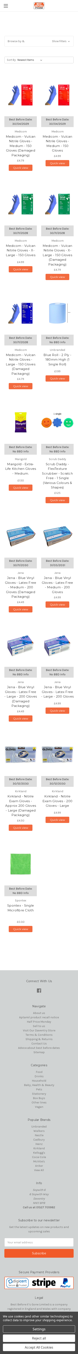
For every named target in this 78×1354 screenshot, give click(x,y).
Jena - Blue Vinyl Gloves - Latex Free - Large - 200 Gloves (57, 691)
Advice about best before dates (39, 1048)
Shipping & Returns (39, 1039)
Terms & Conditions (39, 1035)
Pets (39, 1089)
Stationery (39, 1094)
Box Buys (39, 1098)
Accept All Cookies (39, 1347)
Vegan (39, 1107)
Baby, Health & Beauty (39, 1085)
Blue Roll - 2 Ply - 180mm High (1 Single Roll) (57, 359)
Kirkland (39, 1148)
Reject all (39, 1338)
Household (39, 1080)
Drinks (39, 1076)
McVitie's (39, 1161)
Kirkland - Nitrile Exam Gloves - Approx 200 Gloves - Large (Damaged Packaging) (20, 805)
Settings (39, 1329)
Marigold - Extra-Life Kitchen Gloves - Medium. (20, 468)
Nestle (39, 1135)
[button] (39, 41)
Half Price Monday (39, 1021)
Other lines (39, 1102)
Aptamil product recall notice (39, 1017)
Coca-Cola (39, 1157)
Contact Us (39, 1043)
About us (39, 1013)
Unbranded (39, 1126)
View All (39, 1170)
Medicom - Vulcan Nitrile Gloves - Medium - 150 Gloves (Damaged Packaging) (21, 146)
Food (39, 1072)
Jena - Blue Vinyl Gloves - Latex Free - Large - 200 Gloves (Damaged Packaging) (20, 696)
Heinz (39, 1144)
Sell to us (39, 1026)
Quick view (20, 167)
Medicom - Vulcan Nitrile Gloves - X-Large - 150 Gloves (21, 250)
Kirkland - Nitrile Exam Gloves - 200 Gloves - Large (57, 801)
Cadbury (39, 1139)
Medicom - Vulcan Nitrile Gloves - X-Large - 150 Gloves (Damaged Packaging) (57, 255)
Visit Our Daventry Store (39, 1030)
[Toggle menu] (5, 5)
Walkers (39, 1131)
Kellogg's (39, 1152)
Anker (39, 1166)
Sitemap (39, 1052)
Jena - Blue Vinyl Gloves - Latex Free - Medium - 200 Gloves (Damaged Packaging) (20, 587)
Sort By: (11, 59)
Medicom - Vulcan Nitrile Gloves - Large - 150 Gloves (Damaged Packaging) (21, 364)
